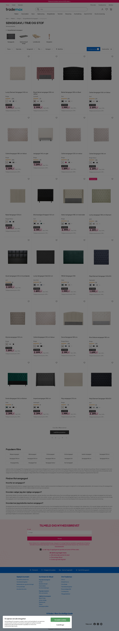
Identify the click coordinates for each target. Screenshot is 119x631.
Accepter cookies (60, 620)
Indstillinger (60, 625)
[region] (37, 622)
